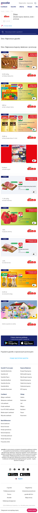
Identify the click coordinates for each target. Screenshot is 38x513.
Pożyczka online (5, 442)
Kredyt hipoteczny (6, 438)
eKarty (21, 7)
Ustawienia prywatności (28, 491)
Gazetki (13, 7)
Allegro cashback (5, 397)
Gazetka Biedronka (6, 371)
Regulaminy (28, 487)
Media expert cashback (7, 412)
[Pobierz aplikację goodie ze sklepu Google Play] (13, 475)
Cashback (4, 7)
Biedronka (23, 400)
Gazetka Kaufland (6, 380)
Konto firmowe (5, 426)
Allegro (22, 406)
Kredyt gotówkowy (6, 429)
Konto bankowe (5, 423)
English (20, 479)
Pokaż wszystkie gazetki (19, 358)
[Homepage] (5, 3)
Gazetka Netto (5, 386)
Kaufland (22, 409)
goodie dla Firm (29, 494)
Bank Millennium (6, 420)
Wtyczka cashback (6, 415)
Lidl (21, 403)
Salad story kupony (25, 383)
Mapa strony (28, 497)
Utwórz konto (32, 510)
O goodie (9, 487)
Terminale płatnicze (6, 435)
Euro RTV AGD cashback (7, 409)
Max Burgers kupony (26, 377)
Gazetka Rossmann (6, 389)
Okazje (29, 7)
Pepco (22, 412)
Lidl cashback (4, 403)
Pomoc (9, 494)
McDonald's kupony (25, 374)
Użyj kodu (30, 3)
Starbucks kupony (25, 386)
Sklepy (22, 394)
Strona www (7, 26)
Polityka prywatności (9, 491)
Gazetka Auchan (5, 383)
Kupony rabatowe (25, 368)
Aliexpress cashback (6, 400)
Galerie (22, 397)
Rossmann (23, 415)
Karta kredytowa (5, 432)
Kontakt (9, 497)
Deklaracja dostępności (9, 501)
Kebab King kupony (25, 380)
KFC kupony (23, 389)
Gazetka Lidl (4, 374)
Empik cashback (5, 406)
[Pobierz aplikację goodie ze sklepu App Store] (25, 475)
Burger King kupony (25, 371)
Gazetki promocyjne (7, 368)
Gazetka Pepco (5, 377)
